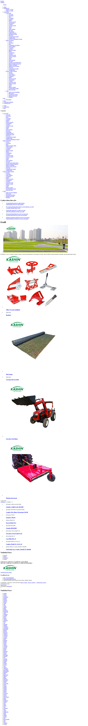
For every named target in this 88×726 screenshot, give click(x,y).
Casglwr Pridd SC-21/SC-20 (14, 544)
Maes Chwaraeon (10, 40)
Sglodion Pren (12, 37)
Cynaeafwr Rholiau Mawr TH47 (13, 208)
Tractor (10, 26)
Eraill (7, 91)
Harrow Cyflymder (13, 65)
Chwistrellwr (11, 23)
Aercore (10, 72)
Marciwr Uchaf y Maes (11, 145)
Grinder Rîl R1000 (11, 528)
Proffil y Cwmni (9, 9)
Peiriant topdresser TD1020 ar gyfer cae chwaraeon (17, 218)
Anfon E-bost (3, 585)
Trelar (10, 28)
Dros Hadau (11, 31)
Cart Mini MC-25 (11, 539)
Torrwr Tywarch (12, 21)
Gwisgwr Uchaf (12, 25)
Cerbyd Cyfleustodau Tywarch (15, 39)
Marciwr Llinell (12, 50)
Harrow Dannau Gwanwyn (15, 63)
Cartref (4, 7)
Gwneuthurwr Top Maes (14, 45)
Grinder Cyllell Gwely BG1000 (14, 507)
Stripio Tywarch (12, 83)
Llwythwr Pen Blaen (13, 94)
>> (6, 502)
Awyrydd (11, 14)
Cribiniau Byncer (12, 33)
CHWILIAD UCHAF (41, 582)
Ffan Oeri (11, 35)
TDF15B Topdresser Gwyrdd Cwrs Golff (15, 211)
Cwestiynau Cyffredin (8, 102)
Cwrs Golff (8, 13)
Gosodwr (11, 19)
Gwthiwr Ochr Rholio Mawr (15, 62)
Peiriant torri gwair (13, 34)
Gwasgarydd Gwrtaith (13, 36)
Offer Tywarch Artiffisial (14, 92)
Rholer (10, 20)
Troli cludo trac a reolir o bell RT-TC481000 (18, 549)
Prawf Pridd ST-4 (11, 523)
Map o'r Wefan (24, 582)
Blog (4, 98)
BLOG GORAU (31, 582)
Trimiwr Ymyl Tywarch (14, 66)
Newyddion (8, 99)
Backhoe (11, 97)
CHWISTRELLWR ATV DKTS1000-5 (15, 204)
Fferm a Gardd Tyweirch (11, 71)
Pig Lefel (11, 30)
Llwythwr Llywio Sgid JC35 (14, 533)
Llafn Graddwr (12, 46)
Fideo (4, 100)
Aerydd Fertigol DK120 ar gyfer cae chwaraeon (16, 215)
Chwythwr (11, 15)
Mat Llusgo (11, 93)
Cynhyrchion (6, 12)
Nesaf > (4, 502)
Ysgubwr (11, 24)
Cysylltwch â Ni (6, 103)
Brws (10, 16)
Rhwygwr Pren (12, 89)
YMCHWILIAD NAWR (6, 572)
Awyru (10, 41)
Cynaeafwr (11, 18)
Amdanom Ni (6, 8)
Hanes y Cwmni (9, 10)
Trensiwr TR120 (10, 517)
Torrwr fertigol (12, 29)
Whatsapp (9, 586)
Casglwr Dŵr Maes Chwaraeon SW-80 (17, 512)
